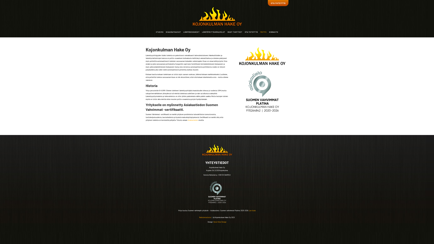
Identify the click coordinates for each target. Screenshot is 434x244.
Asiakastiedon (193, 120)
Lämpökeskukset (191, 32)
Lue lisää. (252, 210)
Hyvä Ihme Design (219, 222)
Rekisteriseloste (205, 217)
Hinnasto (273, 32)
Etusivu (159, 32)
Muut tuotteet (235, 32)
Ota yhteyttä (251, 32)
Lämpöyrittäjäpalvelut (213, 32)
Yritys (263, 32)
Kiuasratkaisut (173, 32)
